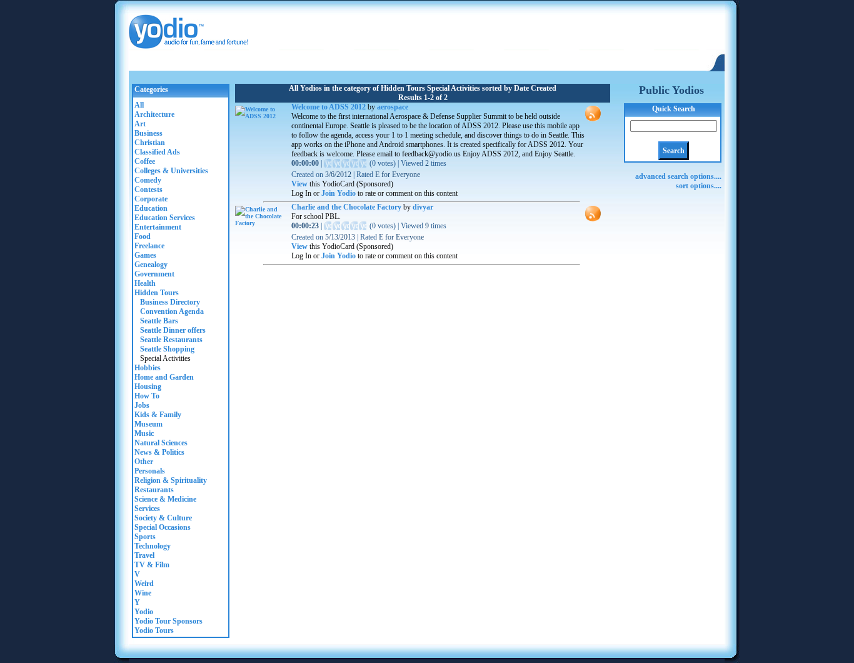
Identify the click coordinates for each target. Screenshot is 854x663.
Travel (144, 555)
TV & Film (151, 564)
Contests (148, 189)
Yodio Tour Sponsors (168, 621)
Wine (142, 593)
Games (145, 255)
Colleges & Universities (171, 170)
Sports (145, 536)
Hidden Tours (156, 292)
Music (144, 433)
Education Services (164, 217)
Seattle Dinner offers (170, 330)
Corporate (151, 199)
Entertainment (157, 227)
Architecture (154, 114)
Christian (149, 142)
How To (146, 396)
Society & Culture (163, 518)
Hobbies (147, 367)
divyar (423, 207)
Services (147, 508)
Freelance (149, 245)
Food (142, 236)
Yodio (143, 611)
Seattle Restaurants (168, 339)
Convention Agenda (169, 311)
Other (143, 461)
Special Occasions (162, 527)
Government (154, 274)
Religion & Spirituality (170, 480)
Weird (144, 583)
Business (148, 133)
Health (145, 283)
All (139, 105)
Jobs (141, 405)
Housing (147, 386)
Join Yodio (338, 193)
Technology (152, 546)
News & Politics (159, 452)
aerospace (392, 107)
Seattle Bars (156, 320)
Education (151, 208)
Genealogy (151, 264)
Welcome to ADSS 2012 (328, 107)
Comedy (147, 180)
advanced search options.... (678, 176)
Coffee (144, 161)
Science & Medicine (165, 499)
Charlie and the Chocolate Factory (347, 207)
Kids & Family (157, 414)
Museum (148, 424)
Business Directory (167, 302)
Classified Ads (157, 152)
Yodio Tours (154, 630)
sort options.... (698, 185)
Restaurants (154, 489)
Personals (149, 471)
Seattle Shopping (164, 349)
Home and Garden (164, 377)
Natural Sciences (161, 442)
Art (140, 123)
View (299, 184)
